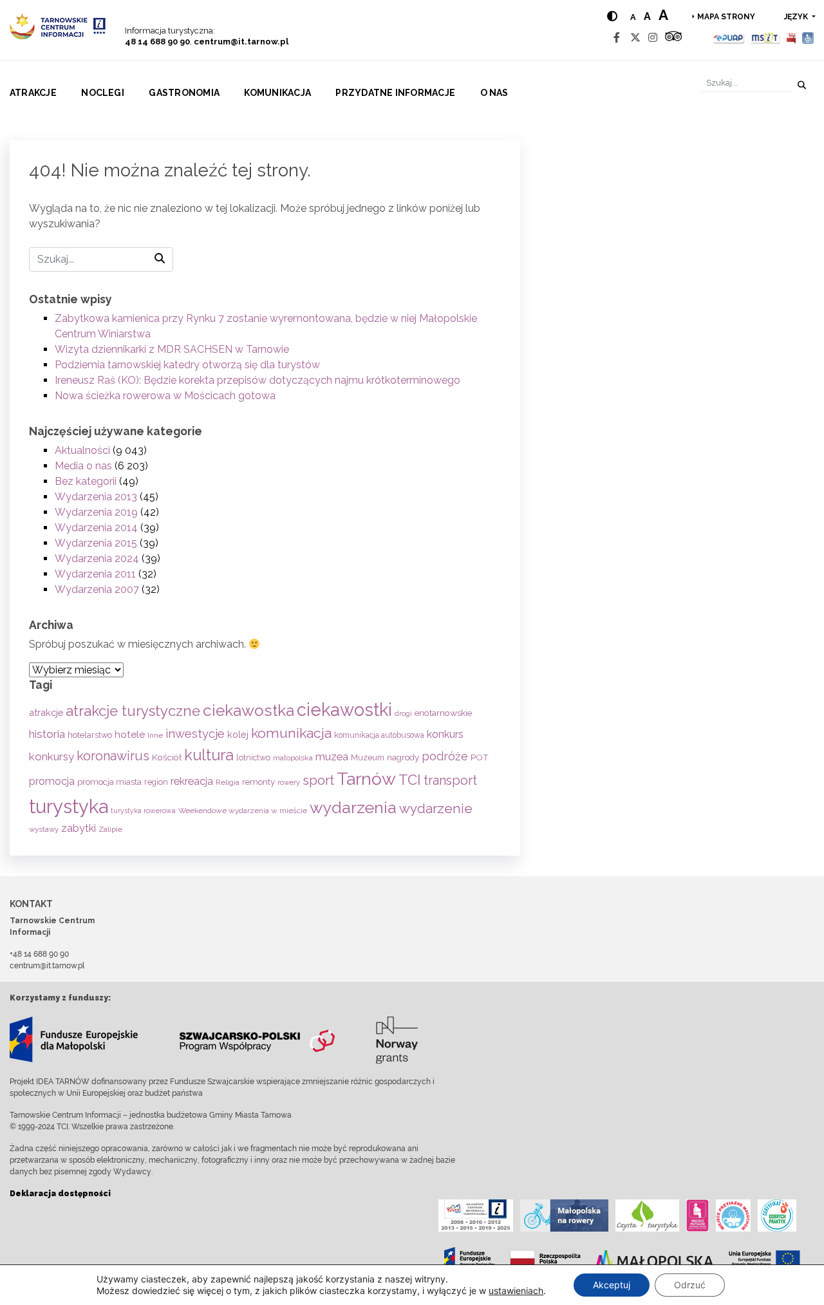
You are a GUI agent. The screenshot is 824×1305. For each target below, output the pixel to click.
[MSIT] (765, 38)
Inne (155, 735)
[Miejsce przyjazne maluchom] (733, 1215)
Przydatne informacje (395, 93)
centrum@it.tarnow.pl (241, 41)
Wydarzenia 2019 (96, 512)
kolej (237, 734)
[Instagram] (652, 38)
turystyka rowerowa (143, 810)
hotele (130, 734)
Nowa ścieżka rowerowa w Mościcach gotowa (165, 396)
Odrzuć (690, 1284)
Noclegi (102, 93)
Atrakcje (33, 93)
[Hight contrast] (612, 16)
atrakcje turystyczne (133, 710)
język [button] (797, 16)
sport (318, 780)
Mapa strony (726, 16)
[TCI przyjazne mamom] (697, 1215)
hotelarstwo (90, 735)
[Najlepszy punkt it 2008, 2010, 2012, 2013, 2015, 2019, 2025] (475, 1215)
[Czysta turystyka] (647, 1215)
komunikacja (291, 733)
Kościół (167, 757)
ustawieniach (516, 1290)
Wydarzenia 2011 (95, 574)
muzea (331, 756)
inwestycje (195, 733)
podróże (445, 756)
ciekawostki (344, 709)
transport (450, 780)
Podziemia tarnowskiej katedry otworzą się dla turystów (187, 365)
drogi (403, 713)
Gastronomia (184, 93)
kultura (209, 755)
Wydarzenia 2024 (97, 558)
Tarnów (366, 779)
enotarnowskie (443, 713)
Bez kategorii (86, 481)
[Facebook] (616, 38)
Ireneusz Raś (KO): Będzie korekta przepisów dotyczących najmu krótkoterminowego (257, 380)
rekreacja (192, 781)
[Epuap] (729, 38)
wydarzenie (436, 808)
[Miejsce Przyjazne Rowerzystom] (564, 1215)
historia (47, 734)
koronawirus (113, 756)
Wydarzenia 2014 (96, 527)
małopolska (293, 757)
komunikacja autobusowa (379, 735)
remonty (258, 781)
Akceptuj (611, 1284)
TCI (409, 779)
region (156, 782)
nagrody (403, 757)
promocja (52, 781)
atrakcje (46, 712)
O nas (494, 93)
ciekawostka (248, 710)
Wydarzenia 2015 (96, 543)
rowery (288, 782)
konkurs (445, 734)
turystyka (68, 806)
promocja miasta (109, 782)
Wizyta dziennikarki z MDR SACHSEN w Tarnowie (172, 349)
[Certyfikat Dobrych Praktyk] (777, 1215)
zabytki (78, 828)
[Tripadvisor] (673, 38)
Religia (227, 782)
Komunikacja (277, 93)
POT (480, 757)
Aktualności (82, 450)
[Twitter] (635, 38)
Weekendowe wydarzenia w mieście (242, 810)
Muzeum (367, 757)
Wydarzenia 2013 (96, 497)
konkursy (51, 756)
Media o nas (83, 466)
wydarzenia (353, 807)
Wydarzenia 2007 (97, 589)
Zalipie (110, 829)
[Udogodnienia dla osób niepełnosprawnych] (808, 38)
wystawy (44, 829)
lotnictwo (253, 757)
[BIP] (791, 38)
